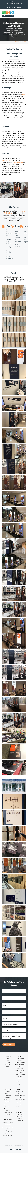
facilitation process (7, 160)
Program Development (20, 1067)
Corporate (7, 1097)
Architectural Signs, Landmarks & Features (8, 1124)
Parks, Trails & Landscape (7, 1100)
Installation (20, 1078)
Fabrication (20, 1076)
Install (7, 1066)
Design (8, 1060)
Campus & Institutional (8, 1094)
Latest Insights (20, 1116)
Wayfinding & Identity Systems (7, 1129)
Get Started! (8, 1044)
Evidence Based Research (20, 1059)
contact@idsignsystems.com (14, 3)
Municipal (7, 1107)
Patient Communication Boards (8, 1112)
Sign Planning (20, 1072)
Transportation (8, 1109)
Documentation (20, 1080)
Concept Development (20, 1062)
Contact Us (20, 1120)
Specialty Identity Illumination (8, 1132)
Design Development (20, 1064)
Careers (20, 1118)
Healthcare (8, 1091)
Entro (23, 94)
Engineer (8, 1062)
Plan (8, 1058)
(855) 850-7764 (13, 1)
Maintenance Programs (20, 1083)
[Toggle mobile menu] (25, 12)
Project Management (20, 1070)
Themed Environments (7, 1104)
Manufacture (8, 1064)
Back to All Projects (20, 42)
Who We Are (20, 1114)
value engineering (18, 162)
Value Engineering (20, 1074)
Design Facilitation (7, 1135)
